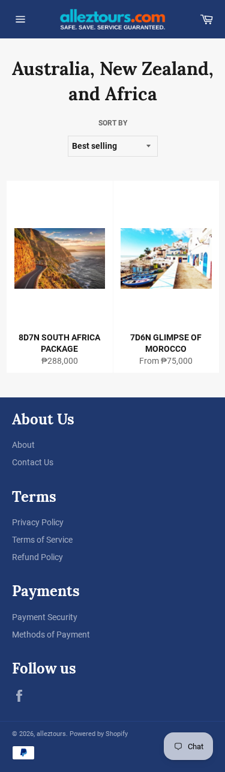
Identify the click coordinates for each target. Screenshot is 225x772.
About (23, 445)
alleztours (51, 734)
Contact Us (32, 462)
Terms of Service (42, 539)
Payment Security (44, 617)
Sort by (112, 123)
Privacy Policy (38, 522)
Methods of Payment (51, 634)
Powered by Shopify (99, 734)
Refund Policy (37, 557)
